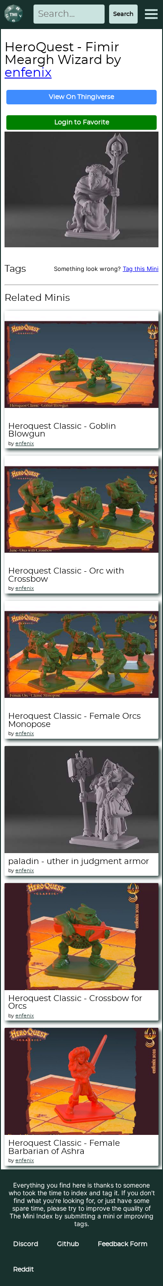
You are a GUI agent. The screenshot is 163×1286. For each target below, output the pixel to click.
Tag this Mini (140, 268)
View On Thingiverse (81, 97)
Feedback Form (123, 1244)
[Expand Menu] (151, 14)
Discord (25, 1244)
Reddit (23, 1269)
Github (68, 1244)
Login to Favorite (81, 122)
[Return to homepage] (15, 14)
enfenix (28, 73)
